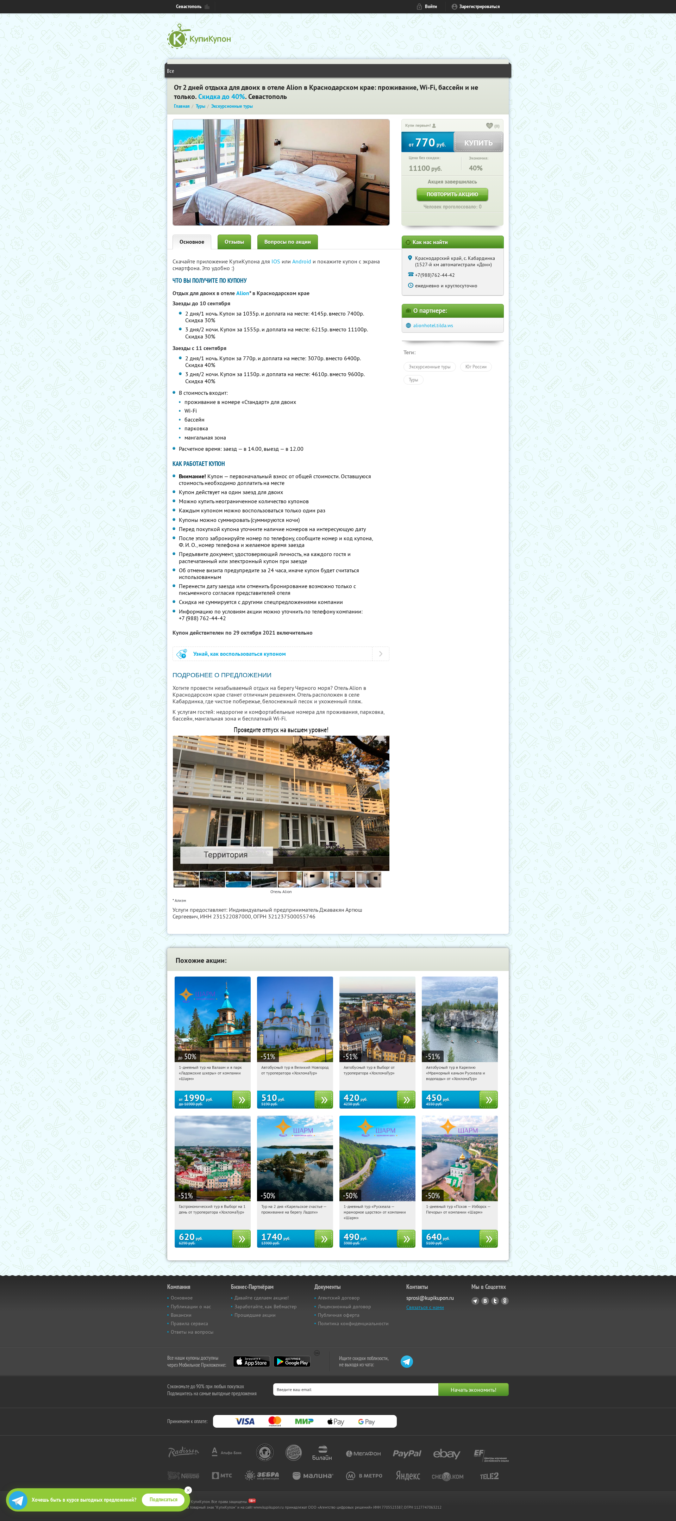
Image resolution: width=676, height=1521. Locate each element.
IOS (276, 261)
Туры (413, 379)
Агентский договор (339, 1298)
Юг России (476, 366)
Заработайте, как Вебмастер (265, 1306)
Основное (192, 241)
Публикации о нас (191, 1306)
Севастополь (188, 7)
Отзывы (234, 241)
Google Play (292, 1361)
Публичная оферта (338, 1315)
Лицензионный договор (344, 1306)
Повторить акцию (452, 194)
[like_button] (489, 126)
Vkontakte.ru (485, 1301)
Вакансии (181, 1315)
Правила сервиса (189, 1323)
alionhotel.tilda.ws (433, 325)
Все (170, 70)
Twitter (495, 1301)
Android (302, 261)
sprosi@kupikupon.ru (430, 1298)
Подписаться (163, 1499)
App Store (251, 1361)
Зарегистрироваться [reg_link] (479, 7)
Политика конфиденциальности (353, 1323)
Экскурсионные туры (430, 366)
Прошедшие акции (255, 1315)
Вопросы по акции (287, 241)
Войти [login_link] (431, 7)
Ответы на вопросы (192, 1332)
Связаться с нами (425, 1307)
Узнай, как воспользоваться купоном (239, 653)
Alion (242, 293)
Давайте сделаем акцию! (261, 1298)
